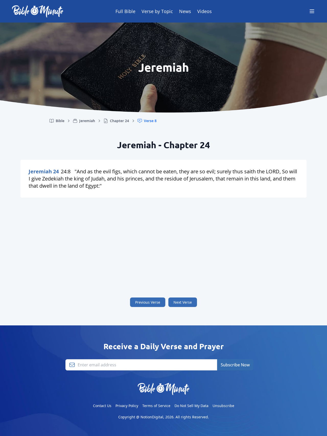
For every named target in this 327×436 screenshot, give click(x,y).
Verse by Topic (157, 11)
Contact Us (102, 405)
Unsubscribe (223, 405)
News (185, 11)
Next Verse (182, 302)
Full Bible (125, 11)
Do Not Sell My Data (191, 405)
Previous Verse (147, 302)
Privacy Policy (126, 405)
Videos (204, 11)
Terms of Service (156, 405)
